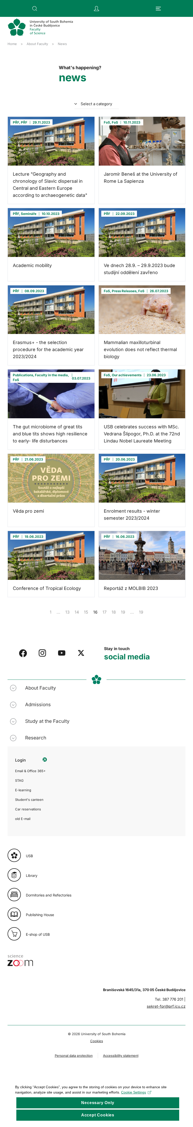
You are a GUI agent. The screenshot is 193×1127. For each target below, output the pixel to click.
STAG (19, 780)
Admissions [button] (38, 704)
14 (77, 612)
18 (114, 612)
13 (67, 612)
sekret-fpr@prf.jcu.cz (166, 1006)
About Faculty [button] (40, 688)
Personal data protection (74, 1056)
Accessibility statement (120, 1056)
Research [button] (35, 738)
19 (123, 612)
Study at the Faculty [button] (47, 721)
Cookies (96, 1041)
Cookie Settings (133, 1092)
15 (86, 612)
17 (105, 612)
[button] (34, 8)
